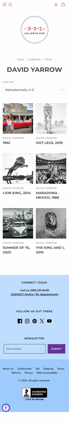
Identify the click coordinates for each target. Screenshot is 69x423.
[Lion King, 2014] (18, 168)
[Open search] (10, 4)
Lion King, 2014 (17, 193)
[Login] (56, 5)
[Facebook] (20, 321)
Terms (60, 368)
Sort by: (9, 82)
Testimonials (24, 368)
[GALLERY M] (34, 29)
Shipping (48, 368)
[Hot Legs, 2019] (51, 118)
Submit (56, 348)
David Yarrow (13, 138)
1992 (6, 143)
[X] (42, 321)
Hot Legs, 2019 (49, 143)
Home (20, 59)
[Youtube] (49, 321)
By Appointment (47, 294)
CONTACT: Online (22, 294)
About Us (8, 368)
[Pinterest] (34, 321)
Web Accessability (47, 372)
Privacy (28, 372)
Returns (16, 372)
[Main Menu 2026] (4, 4)
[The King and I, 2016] (51, 223)
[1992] (18, 118)
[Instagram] (27, 321)
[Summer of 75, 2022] (18, 223)
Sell (37, 368)
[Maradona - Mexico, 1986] (51, 168)
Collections (34, 59)
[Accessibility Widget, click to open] (6, 408)
